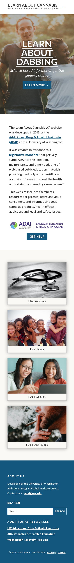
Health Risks (37, 301)
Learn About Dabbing (37, 52)
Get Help (37, 236)
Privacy (51, 552)
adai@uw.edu (32, 493)
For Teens (37, 349)
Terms (62, 552)
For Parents (37, 397)
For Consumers (37, 445)
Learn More (35, 85)
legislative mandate (24, 155)
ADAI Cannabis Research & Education (31, 534)
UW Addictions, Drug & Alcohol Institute (33, 528)
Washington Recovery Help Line (27, 539)
